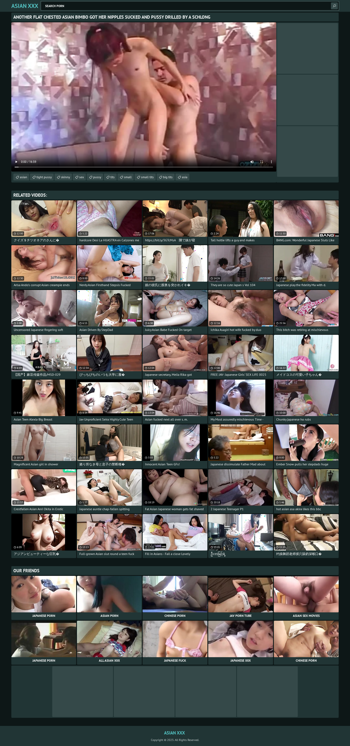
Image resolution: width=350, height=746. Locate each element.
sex (81, 177)
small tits (147, 177)
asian (23, 177)
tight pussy (44, 177)
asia (184, 177)
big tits (168, 177)
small (128, 177)
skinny (65, 177)
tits (112, 177)
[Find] (334, 5)
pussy (97, 177)
